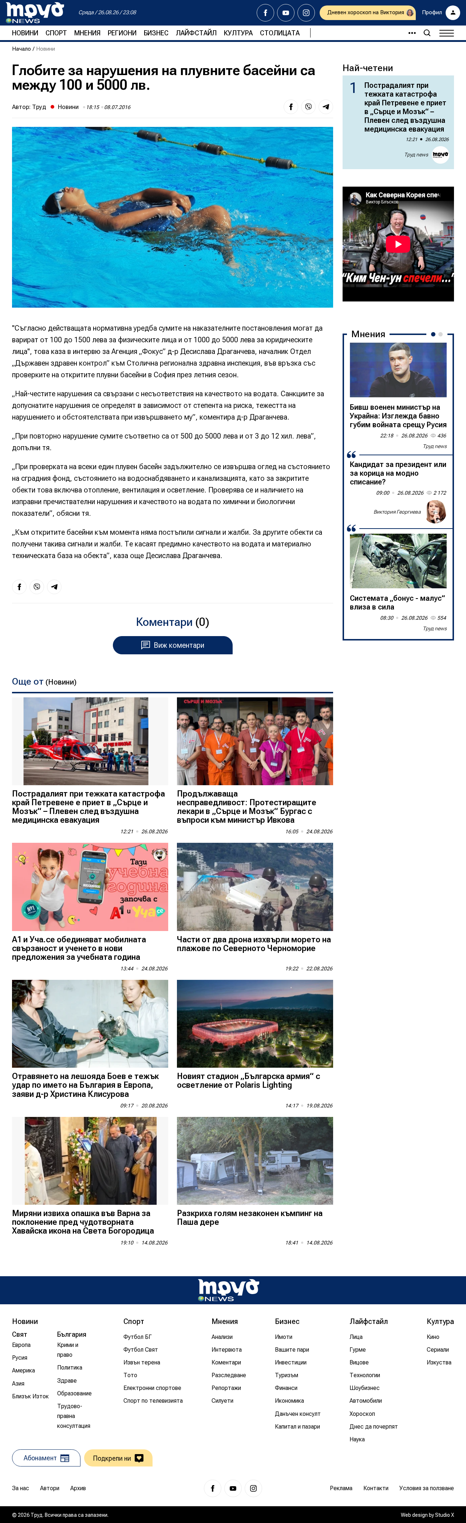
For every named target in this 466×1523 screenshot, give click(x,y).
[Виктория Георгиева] (435, 511)
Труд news (416, 154)
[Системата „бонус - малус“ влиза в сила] (398, 561)
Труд (39, 106)
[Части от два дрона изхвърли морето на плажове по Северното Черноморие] (255, 887)
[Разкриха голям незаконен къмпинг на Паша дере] (255, 1161)
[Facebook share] (291, 107)
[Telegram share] (326, 107)
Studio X (444, 1515)
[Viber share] (308, 107)
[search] (427, 32)
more (409, 33)
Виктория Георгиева (397, 511)
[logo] (35, 12)
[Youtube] (286, 13)
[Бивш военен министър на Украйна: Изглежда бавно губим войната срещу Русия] (398, 370)
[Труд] (228, 1290)
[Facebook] (265, 13)
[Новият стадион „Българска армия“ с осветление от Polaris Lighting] (255, 1024)
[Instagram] (306, 13)
